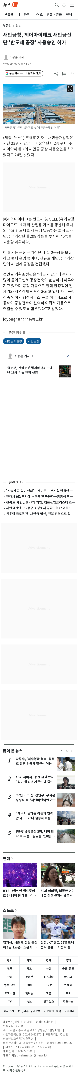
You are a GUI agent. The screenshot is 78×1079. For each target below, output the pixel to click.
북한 (48, 968)
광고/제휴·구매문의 (29, 1011)
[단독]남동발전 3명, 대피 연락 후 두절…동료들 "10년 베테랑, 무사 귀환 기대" (35, 836)
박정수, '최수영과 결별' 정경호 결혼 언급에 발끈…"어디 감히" (35, 764)
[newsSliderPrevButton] (61, 751)
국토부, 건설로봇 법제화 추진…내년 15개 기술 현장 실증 (30, 370)
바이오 (68, 977)
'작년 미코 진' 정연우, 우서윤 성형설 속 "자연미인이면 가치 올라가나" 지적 (36, 800)
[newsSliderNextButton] (71, 751)
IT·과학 (49, 977)
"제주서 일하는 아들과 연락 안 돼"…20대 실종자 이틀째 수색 (35, 818)
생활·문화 (10, 985)
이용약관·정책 (52, 1011)
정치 (9, 960)
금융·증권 (68, 968)
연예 (6, 858)
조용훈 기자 (16, 57)
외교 (29, 968)
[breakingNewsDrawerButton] (64, 4)
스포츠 (8, 910)
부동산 (7, 26)
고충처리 (69, 1011)
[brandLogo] (10, 4)
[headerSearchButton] (57, 4)
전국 (9, 968)
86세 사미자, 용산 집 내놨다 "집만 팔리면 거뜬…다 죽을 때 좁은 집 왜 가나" (35, 782)
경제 (48, 960)
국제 (68, 960)
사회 (29, 960)
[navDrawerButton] (72, 4)
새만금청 (33, 341)
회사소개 (9, 1011)
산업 (9, 977)
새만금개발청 (13, 341)
